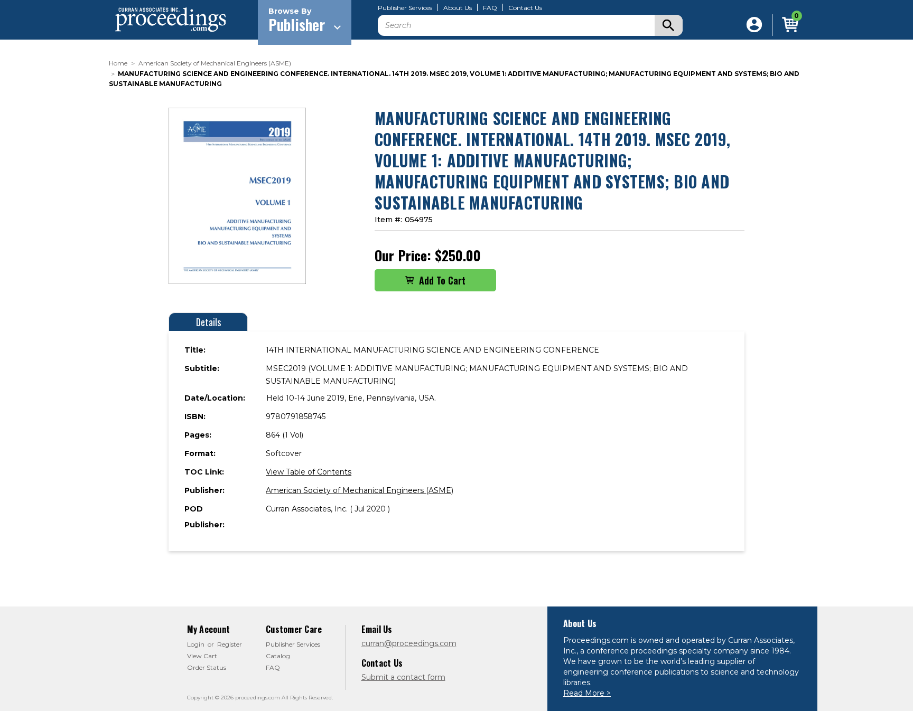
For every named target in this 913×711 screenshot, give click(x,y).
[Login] (754, 25)
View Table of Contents (308, 472)
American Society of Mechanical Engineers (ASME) (359, 490)
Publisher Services (405, 8)
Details (208, 322)
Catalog (278, 656)
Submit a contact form (403, 677)
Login (195, 644)
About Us (457, 8)
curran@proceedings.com (408, 643)
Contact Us (525, 8)
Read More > (587, 693)
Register (229, 644)
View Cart (202, 656)
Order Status (206, 667)
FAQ (490, 8)
